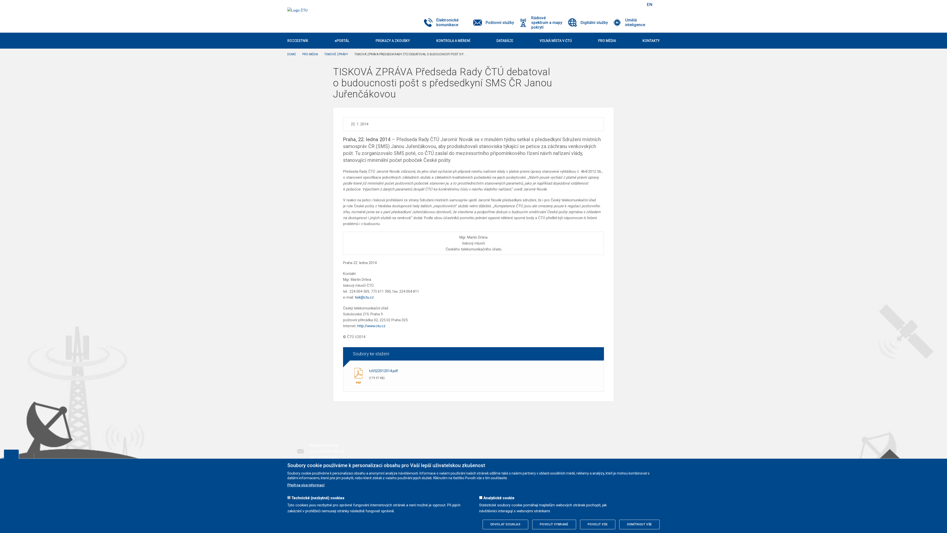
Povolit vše (598, 524)
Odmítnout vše (639, 524)
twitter (616, 4)
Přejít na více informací (306, 485)
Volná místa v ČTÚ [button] (556, 41)
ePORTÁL (342, 41)
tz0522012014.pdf (383, 371)
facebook (607, 4)
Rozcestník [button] (297, 41)
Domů (291, 54)
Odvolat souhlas (505, 524)
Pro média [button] (607, 41)
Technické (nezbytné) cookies (317, 498)
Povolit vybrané (554, 524)
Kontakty (651, 41)
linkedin (624, 4)
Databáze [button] (504, 41)
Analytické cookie (498, 498)
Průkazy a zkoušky (393, 41)
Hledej (637, 4)
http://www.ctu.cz (371, 326)
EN (649, 4)
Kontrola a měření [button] (453, 41)
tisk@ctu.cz (364, 297)
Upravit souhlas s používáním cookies (11, 454)
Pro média (310, 54)
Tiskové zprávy (336, 54)
